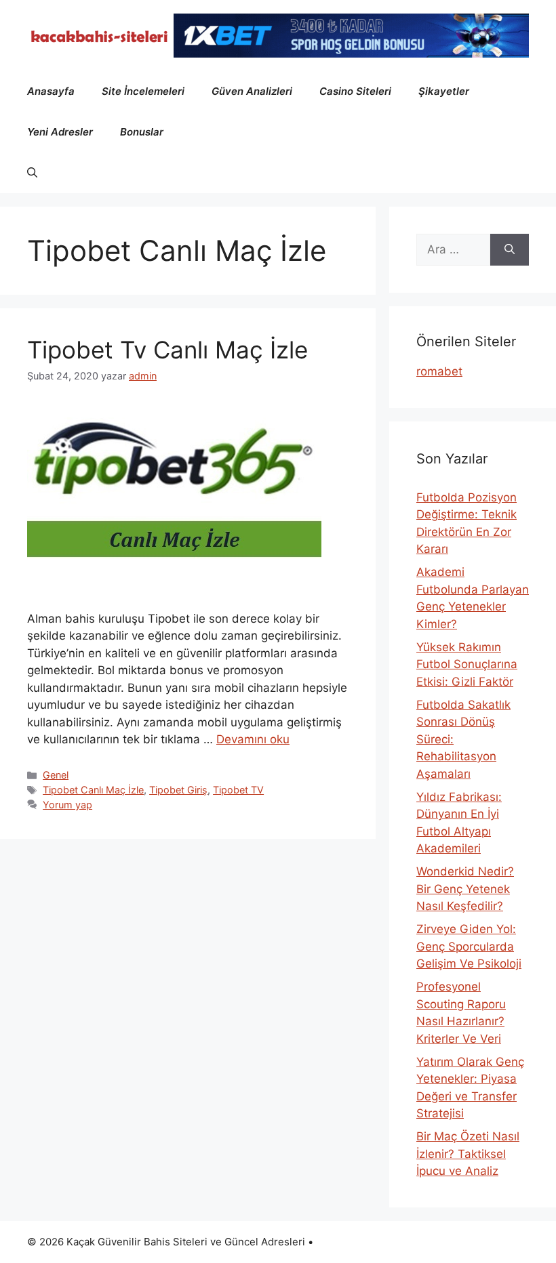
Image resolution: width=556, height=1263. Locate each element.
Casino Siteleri (355, 91)
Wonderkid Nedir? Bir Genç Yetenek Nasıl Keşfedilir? (465, 889)
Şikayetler (443, 91)
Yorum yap (67, 804)
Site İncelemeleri (143, 91)
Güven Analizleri (252, 91)
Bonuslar (141, 131)
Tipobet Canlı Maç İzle (93, 789)
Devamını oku (253, 739)
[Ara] (509, 250)
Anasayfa (51, 91)
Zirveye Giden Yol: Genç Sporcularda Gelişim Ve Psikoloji (468, 946)
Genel (55, 775)
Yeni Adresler (60, 131)
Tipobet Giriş (178, 789)
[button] (32, 172)
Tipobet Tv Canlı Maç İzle (167, 349)
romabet (439, 371)
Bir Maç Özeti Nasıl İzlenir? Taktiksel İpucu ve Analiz (467, 1154)
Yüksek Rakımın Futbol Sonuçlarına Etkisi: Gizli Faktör (466, 664)
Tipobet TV (238, 789)
